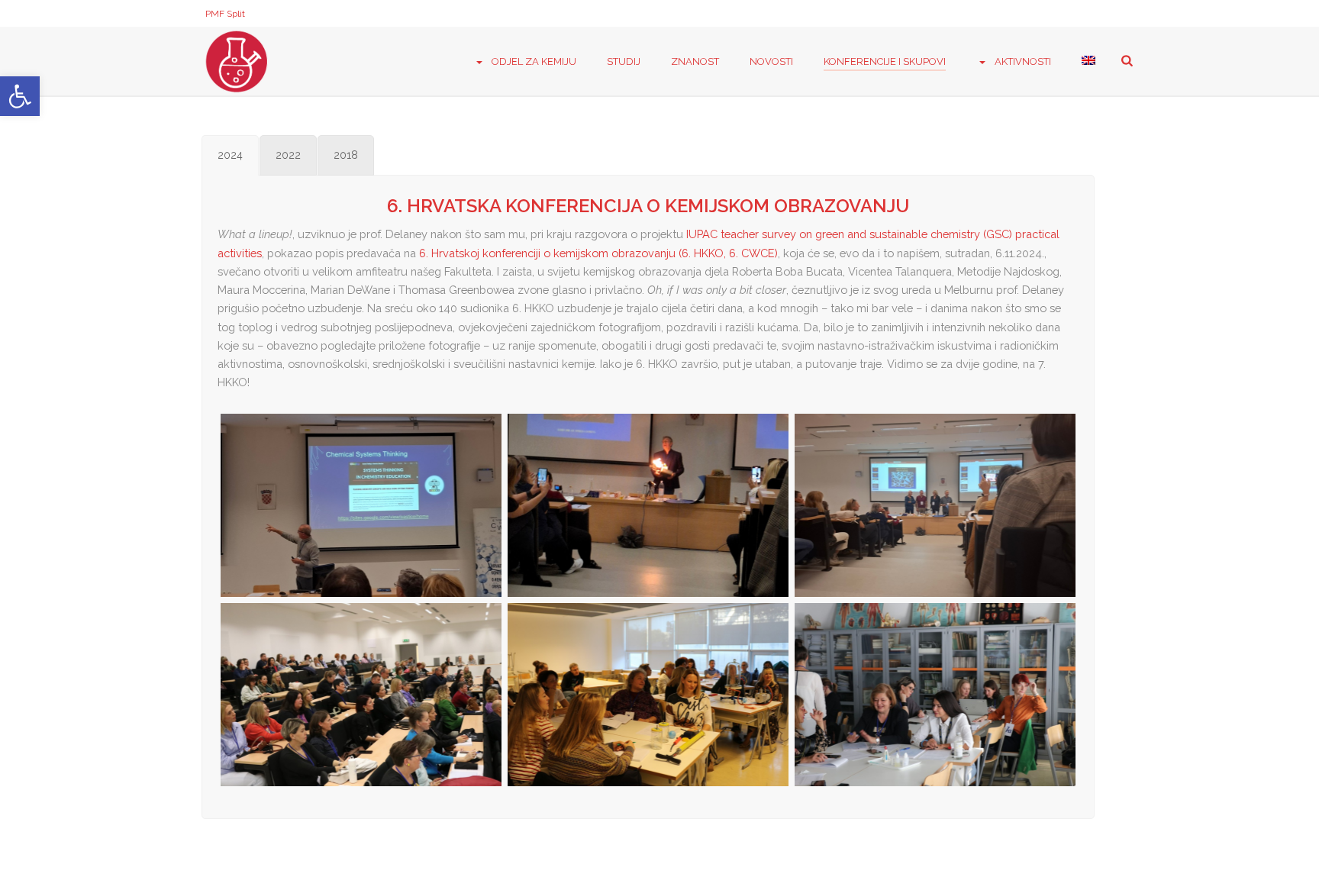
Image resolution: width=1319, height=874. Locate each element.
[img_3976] (361, 694)
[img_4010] (648, 694)
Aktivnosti (1023, 61)
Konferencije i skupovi (885, 61)
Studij (623, 61)
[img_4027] (935, 694)
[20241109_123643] (648, 505)
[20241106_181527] (361, 505)
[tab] (230, 155)
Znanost (695, 61)
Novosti (771, 61)
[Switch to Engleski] (1088, 62)
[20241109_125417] (935, 505)
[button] (20, 96)
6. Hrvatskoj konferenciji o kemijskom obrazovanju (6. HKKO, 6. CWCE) (598, 253)
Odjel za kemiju (534, 61)
